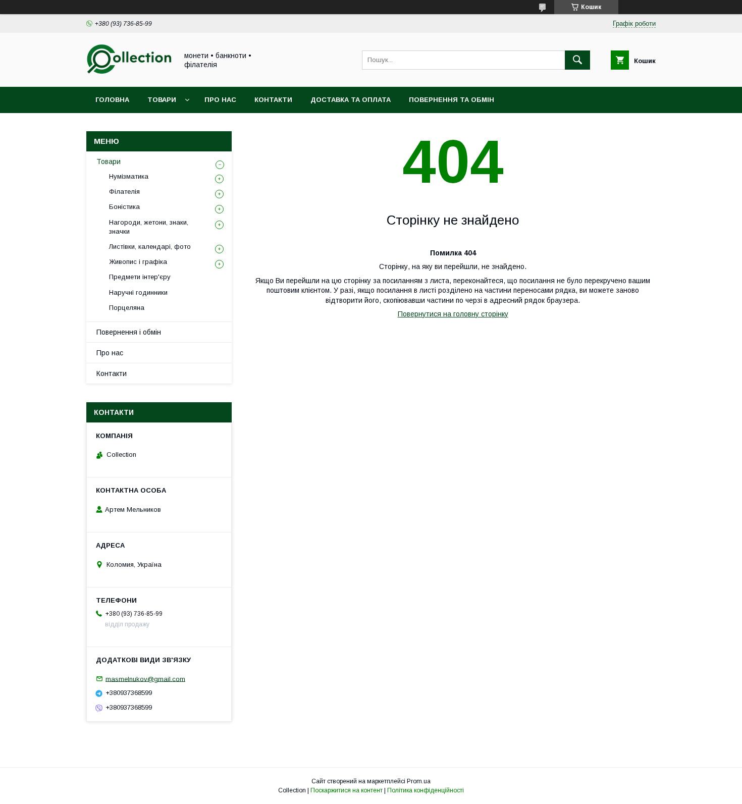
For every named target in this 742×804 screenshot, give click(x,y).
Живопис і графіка (138, 261)
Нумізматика (128, 176)
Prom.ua (419, 781)
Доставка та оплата (350, 99)
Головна (112, 99)
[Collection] (129, 74)
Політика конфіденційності (425, 790)
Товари (161, 99)
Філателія (124, 191)
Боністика (124, 206)
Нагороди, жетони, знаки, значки (148, 227)
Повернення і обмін (128, 332)
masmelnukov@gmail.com (145, 678)
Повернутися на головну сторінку (453, 314)
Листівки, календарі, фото (150, 246)
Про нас (220, 99)
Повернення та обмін (451, 99)
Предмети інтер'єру (140, 277)
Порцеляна (126, 307)
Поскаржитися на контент (346, 790)
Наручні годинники (138, 292)
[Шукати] (577, 60)
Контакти (273, 99)
